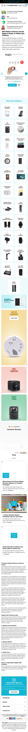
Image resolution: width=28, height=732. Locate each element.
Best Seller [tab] (8, 54)
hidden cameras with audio (7, 637)
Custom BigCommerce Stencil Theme (11, 716)
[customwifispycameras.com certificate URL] (14, 453)
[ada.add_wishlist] (18, 85)
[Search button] (4, 5)
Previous (2, 73)
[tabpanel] (14, 73)
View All (14, 458)
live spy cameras (21, 666)
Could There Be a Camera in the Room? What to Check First (13, 547)
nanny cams (16, 631)
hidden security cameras (16, 583)
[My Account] (23, 5)
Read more (10, 490)
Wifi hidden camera (10, 569)
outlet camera (21, 602)
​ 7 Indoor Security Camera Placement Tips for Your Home (12, 515)
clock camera (8, 600)
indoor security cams (11, 649)
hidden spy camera (8, 607)
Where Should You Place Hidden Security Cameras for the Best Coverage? (13, 483)
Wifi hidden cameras (15, 589)
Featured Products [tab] (17, 54)
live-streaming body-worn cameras (9, 667)
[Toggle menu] (2, 5)
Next (26, 73)
